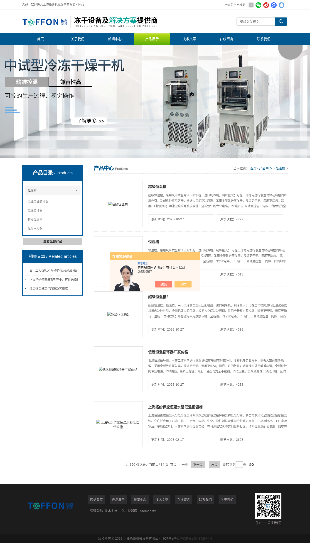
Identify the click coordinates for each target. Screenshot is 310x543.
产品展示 (152, 39)
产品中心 (265, 168)
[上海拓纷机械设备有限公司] (90, 21)
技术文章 (189, 39)
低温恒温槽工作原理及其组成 (49, 288)
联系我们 (264, 39)
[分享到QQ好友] (281, 5)
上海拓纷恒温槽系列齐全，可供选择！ (55, 279)
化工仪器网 (129, 511)
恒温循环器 (35, 210)
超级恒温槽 (35, 219)
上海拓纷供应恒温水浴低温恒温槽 (175, 407)
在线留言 (226, 39)
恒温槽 (32, 190)
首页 (40, 39)
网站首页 (96, 500)
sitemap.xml (148, 511)
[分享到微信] (258, 5)
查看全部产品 (52, 241)
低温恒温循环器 (38, 201)
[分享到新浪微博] (266, 5)
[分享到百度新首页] (274, 5)
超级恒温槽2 (158, 297)
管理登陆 (96, 511)
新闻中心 (115, 39)
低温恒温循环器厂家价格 (168, 352)
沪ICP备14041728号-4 (196, 538)
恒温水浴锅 (35, 228)
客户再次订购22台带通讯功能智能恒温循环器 (59, 271)
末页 (214, 464)
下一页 (198, 464)
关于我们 (77, 39)
